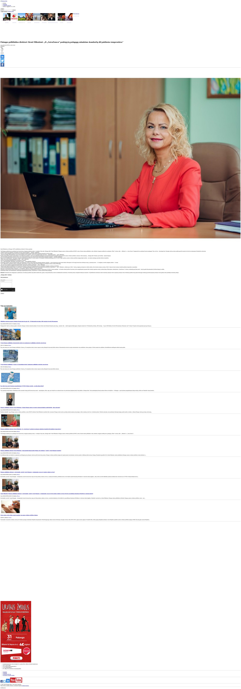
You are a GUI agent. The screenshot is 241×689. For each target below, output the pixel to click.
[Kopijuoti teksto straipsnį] (2, 50)
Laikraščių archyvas (7, 5)
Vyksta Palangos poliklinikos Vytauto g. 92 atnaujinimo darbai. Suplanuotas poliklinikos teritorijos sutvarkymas (24, 364)
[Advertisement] (120, 31)
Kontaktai (5, 4)
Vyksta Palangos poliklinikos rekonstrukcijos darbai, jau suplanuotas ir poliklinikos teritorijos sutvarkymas (23, 342)
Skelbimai (5, 673)
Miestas (9, 345)
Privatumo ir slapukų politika (8, 675)
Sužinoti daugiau (25, 685)
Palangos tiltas (11, 11)
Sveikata (18, 323)
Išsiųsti (2, 293)
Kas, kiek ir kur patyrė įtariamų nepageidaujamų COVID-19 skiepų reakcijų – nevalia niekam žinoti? (22, 386)
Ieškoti (14, 10)
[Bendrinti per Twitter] (2, 62)
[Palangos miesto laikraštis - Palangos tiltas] (4, 1)
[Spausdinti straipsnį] (2, 54)
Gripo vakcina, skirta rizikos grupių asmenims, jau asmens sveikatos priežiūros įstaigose (19, 515)
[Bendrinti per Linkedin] (2, 58)
